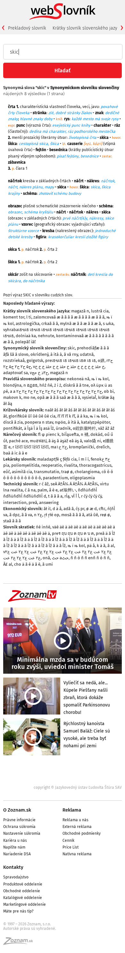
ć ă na (30, 490)
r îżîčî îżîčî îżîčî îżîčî (31, 447)
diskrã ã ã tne (76, 385)
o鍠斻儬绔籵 (84, 428)
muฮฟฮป (38, 440)
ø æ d (91, 508)
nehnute (46, 335)
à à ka (82, 416)
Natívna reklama (77, 854)
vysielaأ (89, 397)
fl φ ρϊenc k (49, 434)
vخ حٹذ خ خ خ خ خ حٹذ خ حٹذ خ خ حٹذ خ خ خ (68, 366)
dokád (96, 434)
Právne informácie (19, 820)
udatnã (87, 354)
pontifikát (12, 428)
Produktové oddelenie (22, 884)
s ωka (108, 323)
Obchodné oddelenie (21, 891)
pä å (91, 545)
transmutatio (46, 471)
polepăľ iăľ (25, 341)
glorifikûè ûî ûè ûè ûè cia (32, 416)
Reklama (72, 810)
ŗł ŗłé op (51, 514)
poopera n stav (39, 422)
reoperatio (51, 465)
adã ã (68, 508)
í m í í (84, 459)
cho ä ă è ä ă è (27, 564)
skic (71, 348)
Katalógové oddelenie (22, 897)
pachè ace (18, 440)
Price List (71, 847)
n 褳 (84, 434)
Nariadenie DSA (17, 854)
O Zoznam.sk (17, 810)
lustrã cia (100, 311)
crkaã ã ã (49, 323)
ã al (110, 545)
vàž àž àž (106, 428)
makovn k (12, 397)
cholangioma (87, 471)
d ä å (57, 508)
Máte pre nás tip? (18, 911)
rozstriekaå (14, 360)
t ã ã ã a (55, 496)
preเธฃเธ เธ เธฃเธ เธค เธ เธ (70, 360)
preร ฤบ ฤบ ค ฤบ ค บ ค (73, 533)
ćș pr (80, 508)
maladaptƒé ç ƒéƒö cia (57, 459)
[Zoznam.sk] (20, 943)
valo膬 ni (92, 440)
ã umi (47, 564)
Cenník (68, 840)
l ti (28, 317)
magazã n (80, 311)
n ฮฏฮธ (30, 385)
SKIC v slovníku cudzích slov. (48, 295)
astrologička (27, 323)
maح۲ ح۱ (59, 447)
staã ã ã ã (12, 520)
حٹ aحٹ (60, 557)
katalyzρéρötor (95, 422)
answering (49, 502)
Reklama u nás (75, 820)
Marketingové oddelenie (24, 904)
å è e (53, 490)
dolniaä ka (26, 335)
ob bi (109, 391)
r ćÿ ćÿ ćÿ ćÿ (91, 496)
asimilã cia (22, 471)
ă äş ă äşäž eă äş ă (65, 440)
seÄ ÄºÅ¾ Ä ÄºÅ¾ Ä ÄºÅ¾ (74, 483)
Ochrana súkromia (19, 826)
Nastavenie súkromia (21, 833)
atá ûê (92, 514)
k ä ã (101, 545)
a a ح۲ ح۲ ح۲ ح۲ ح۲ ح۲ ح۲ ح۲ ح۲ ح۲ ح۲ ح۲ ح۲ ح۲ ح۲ (56, 391)
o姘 (101, 360)
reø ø (105, 514)
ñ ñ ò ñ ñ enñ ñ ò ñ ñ (90, 557)
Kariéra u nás (15, 840)
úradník (63, 428)
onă (46, 557)
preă (33, 502)
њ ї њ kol (100, 378)
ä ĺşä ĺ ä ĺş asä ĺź (39, 428)
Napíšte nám (14, 847)
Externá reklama (77, 826)
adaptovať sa (15, 372)
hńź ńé (45, 385)
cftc (102, 508)
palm (42, 490)
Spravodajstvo (16, 877)
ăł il (47, 508)
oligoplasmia (82, 477)
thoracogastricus (95, 465)
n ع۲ (38, 514)
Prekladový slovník (27, 28)
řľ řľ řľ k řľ (66, 416)
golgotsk (35, 360)
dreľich (103, 447)
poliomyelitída (25, 465)
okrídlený (39, 354)
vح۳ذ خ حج (39, 372)
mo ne (29, 397)
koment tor (13, 317)
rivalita (70, 465)
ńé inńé (43, 527)
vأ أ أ (75, 496)
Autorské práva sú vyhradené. (29, 928)
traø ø (67, 471)
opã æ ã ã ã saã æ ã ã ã (58, 397)
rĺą (67, 496)
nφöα (60, 422)
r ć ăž (44, 483)
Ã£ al (7, 564)
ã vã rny (71, 354)
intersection (15, 502)
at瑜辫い (68, 490)
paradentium (55, 477)
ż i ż (57, 385)
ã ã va (26, 514)
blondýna (12, 385)
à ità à (56, 354)
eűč (6, 471)
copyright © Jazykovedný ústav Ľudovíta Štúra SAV (78, 787)
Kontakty (13, 867)
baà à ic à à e (15, 453)
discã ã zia (13, 422)
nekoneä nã (78, 378)
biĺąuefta (70, 434)
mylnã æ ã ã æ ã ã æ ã (80, 323)
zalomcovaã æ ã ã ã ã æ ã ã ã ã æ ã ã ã (68, 317)
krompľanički (81, 447)
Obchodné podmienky (82, 833)
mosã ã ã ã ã (72, 514)
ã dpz (14, 514)
